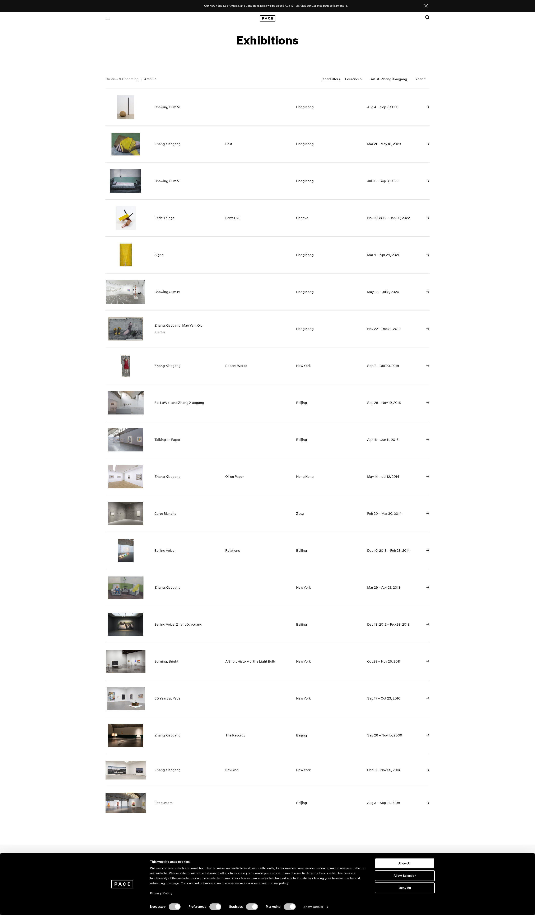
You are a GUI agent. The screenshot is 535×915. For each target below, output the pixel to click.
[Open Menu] (108, 18)
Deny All (405, 888)
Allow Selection (405, 875)
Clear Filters (330, 79)
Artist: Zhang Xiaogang (389, 79)
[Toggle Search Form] (427, 17)
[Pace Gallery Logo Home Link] (267, 18)
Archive (150, 79)
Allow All (404, 863)
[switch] (215, 906)
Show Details (313, 907)
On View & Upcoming (122, 79)
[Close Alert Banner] (426, 6)
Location (352, 79)
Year (419, 79)
